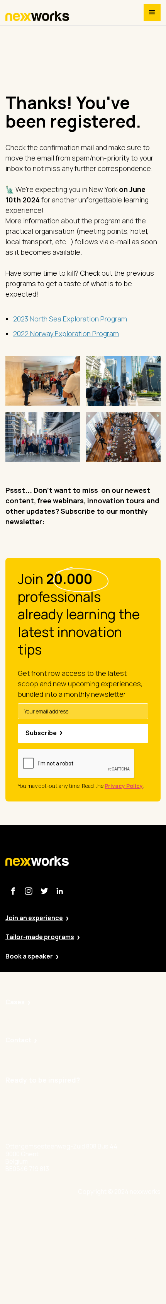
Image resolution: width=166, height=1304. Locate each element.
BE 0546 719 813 (120, 1300)
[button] (152, 12)
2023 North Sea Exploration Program (70, 318)
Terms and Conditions (129, 1279)
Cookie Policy (117, 1257)
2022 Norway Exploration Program (66, 333)
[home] (37, 16)
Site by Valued (118, 1214)
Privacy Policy (117, 1236)
